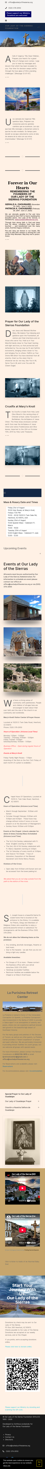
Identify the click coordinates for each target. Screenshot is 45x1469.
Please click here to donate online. (18, 1347)
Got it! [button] (39, 1463)
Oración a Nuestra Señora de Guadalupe (17, 1108)
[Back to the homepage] (18, 14)
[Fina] (22, 262)
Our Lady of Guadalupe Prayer (18, 1101)
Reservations (8, 1066)
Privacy (8, 1435)
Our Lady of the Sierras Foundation (21, 27)
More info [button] (6, 1466)
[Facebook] (6, 21)
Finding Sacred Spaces (31, 1250)
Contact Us (9, 1437)
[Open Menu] (39, 27)
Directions (9, 1440)
